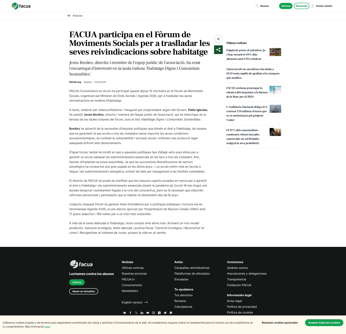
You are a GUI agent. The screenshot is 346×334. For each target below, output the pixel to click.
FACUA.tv (128, 279)
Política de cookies (240, 312)
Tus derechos (183, 295)
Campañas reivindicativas (191, 268)
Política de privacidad (242, 306)
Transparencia (236, 279)
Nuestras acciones (134, 273)
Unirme (285, 5)
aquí (47, 326)
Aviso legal (234, 301)
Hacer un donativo (83, 291)
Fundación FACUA (239, 285)
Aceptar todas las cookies (324, 322)
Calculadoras (183, 306)
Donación (302, 5)
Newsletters (130, 291)
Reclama (180, 301)
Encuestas (181, 279)
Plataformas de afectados (192, 273)
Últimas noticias (133, 268)
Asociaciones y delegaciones (247, 273)
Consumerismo (132, 285)
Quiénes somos (237, 268)
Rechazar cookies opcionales (280, 322)
